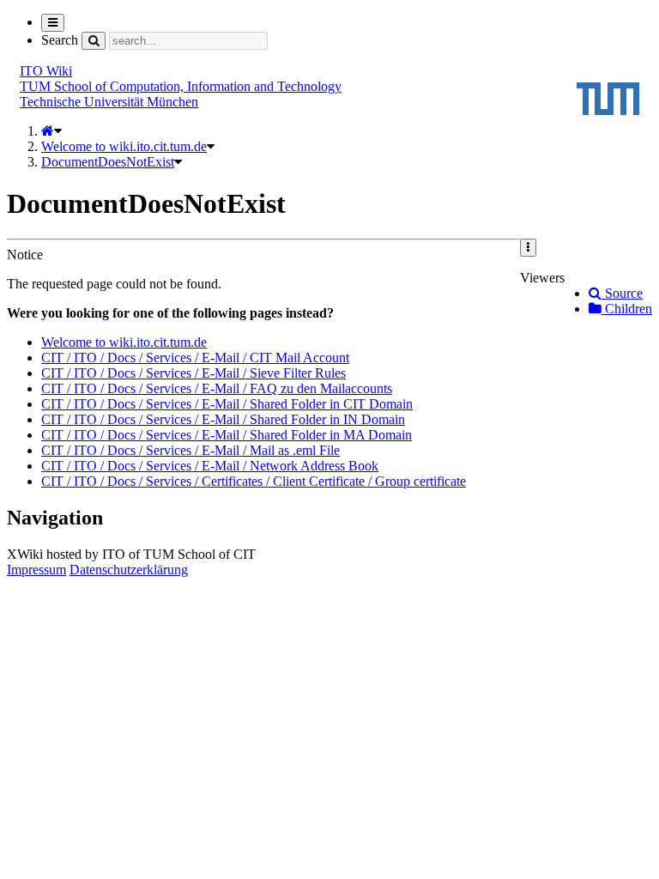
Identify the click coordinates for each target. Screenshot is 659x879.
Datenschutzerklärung (129, 569)
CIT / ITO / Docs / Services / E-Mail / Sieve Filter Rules (193, 373)
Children (627, 308)
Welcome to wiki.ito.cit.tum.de (124, 146)
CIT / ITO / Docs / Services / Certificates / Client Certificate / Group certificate (253, 481)
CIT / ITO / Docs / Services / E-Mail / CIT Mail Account (195, 357)
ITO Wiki (46, 71)
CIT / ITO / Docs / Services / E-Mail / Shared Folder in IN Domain (223, 419)
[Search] (94, 41)
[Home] (47, 131)
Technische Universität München (109, 101)
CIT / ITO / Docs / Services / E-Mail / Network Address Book (209, 465)
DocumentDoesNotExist (107, 162)
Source (622, 293)
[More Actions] (528, 248)
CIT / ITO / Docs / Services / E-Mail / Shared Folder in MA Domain (226, 434)
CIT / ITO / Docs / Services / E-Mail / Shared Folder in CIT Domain (227, 404)
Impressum (36, 569)
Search (59, 40)
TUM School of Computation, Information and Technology (181, 86)
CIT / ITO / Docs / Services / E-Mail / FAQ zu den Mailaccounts (216, 388)
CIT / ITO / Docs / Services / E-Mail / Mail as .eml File (190, 450)
